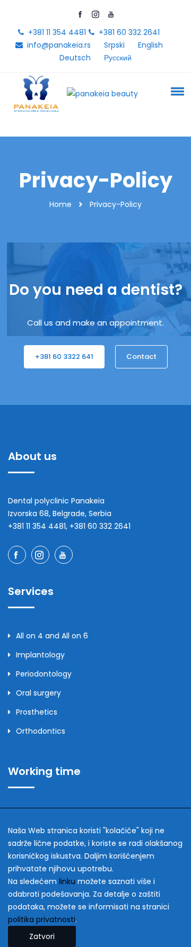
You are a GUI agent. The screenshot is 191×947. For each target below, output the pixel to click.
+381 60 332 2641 (129, 32)
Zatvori (42, 936)
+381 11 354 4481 (57, 32)
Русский (118, 57)
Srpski (114, 45)
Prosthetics (36, 712)
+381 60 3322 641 (64, 356)
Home (60, 204)
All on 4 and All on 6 (52, 635)
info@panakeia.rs (59, 45)
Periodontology (44, 674)
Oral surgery (38, 693)
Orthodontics (40, 731)
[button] (175, 91)
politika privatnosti (41, 919)
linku (67, 881)
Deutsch (75, 57)
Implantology (40, 655)
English (150, 45)
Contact (141, 356)
